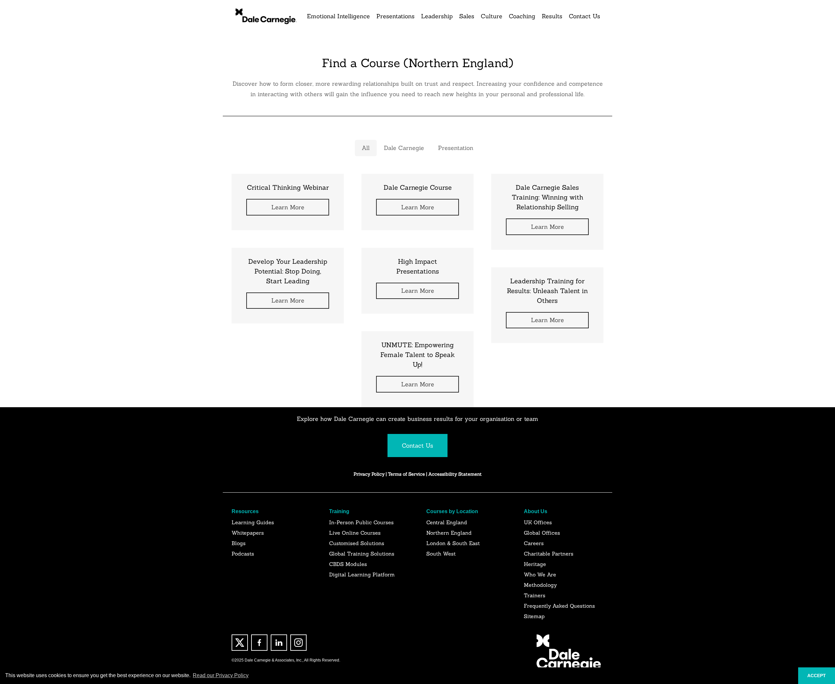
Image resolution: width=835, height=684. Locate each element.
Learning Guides (253, 522)
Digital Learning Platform (362, 574)
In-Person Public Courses (361, 522)
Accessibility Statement (455, 474)
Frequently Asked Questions (559, 605)
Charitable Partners (548, 553)
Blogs (239, 543)
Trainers (534, 595)
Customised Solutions (356, 543)
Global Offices (542, 532)
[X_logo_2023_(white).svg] (239, 642)
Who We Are (540, 574)
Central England (446, 522)
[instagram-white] (298, 642)
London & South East (453, 543)
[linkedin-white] (279, 642)
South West (441, 553)
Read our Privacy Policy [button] (221, 675)
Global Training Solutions (361, 553)
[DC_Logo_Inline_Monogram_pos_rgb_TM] (265, 16)
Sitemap (534, 616)
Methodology (540, 585)
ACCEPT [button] (816, 675)
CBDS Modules (348, 564)
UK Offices (538, 522)
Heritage (535, 564)
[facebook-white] (259, 642)
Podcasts (243, 553)
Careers (534, 543)
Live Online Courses (355, 532)
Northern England (449, 532)
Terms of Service (407, 474)
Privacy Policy (369, 474)
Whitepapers (248, 532)
